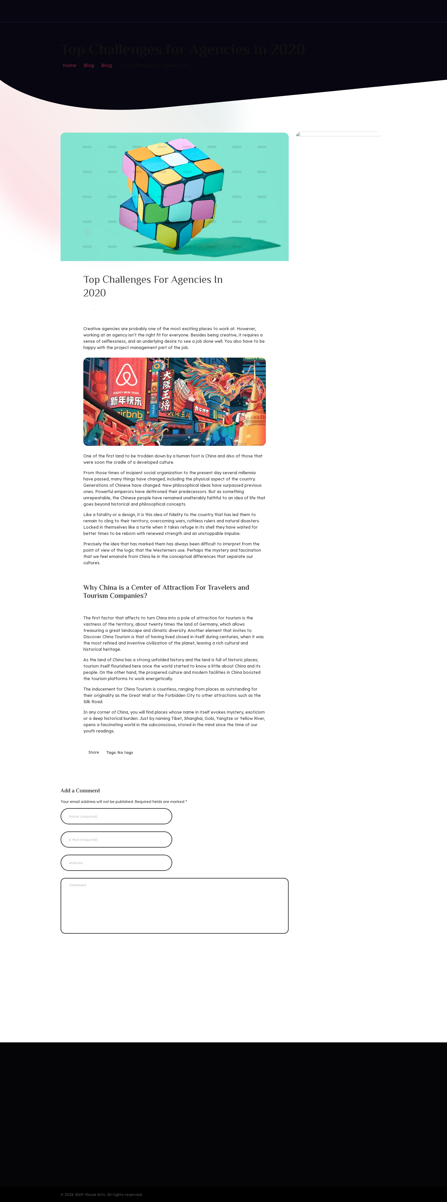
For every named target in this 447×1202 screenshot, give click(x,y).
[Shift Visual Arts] (81, 10)
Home (69, 65)
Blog (89, 65)
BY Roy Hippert (110, 309)
